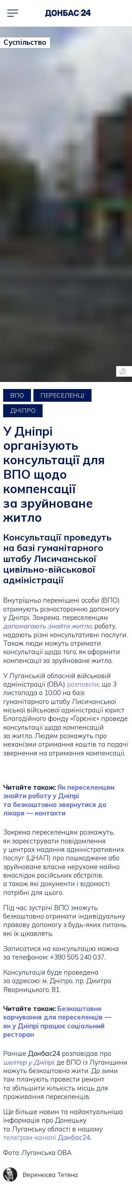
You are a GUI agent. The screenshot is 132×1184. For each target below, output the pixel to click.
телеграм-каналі (46, 1137)
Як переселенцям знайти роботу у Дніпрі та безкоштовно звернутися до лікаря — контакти (59, 800)
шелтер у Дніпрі (28, 1062)
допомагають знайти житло (47, 626)
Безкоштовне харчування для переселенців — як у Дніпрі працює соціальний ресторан (57, 1021)
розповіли (83, 684)
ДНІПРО (23, 410)
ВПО (17, 395)
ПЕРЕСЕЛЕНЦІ (62, 395)
